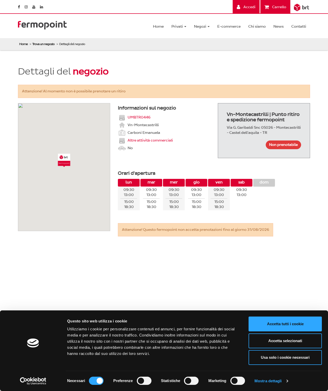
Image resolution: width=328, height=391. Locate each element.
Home (158, 26)
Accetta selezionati (285, 341)
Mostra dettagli (268, 381)
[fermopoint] (42, 24)
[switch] (144, 381)
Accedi (249, 7)
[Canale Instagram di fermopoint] (26, 7)
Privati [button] (177, 26)
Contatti (298, 26)
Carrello (278, 7)
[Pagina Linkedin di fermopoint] (41, 7)
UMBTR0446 (139, 117)
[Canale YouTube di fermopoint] (34, 7)
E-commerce (229, 26)
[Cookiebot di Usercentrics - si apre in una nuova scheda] (33, 381)
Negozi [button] (200, 26)
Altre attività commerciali (150, 140)
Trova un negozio (43, 44)
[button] (64, 160)
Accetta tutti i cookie (285, 324)
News (278, 26)
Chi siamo (257, 26)
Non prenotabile (283, 145)
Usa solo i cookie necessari (285, 357)
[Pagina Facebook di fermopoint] (19, 7)
